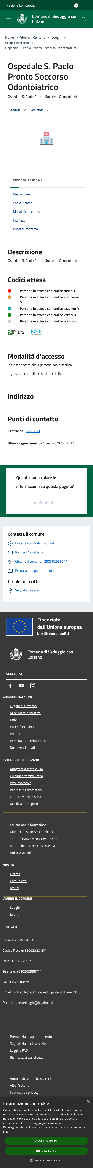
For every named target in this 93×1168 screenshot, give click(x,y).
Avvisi (14, 887)
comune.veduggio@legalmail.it (31, 1002)
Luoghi (56, 37)
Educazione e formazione (28, 824)
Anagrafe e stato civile (26, 768)
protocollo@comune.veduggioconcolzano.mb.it (46, 992)
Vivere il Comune (33, 37)
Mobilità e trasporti (24, 803)
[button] (46, 1160)
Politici (15, 733)
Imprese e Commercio (26, 789)
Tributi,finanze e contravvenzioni (34, 838)
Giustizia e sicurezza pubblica (31, 831)
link (5, 1131)
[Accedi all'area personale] (76, 5)
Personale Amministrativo (29, 740)
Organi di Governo (23, 705)
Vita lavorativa (20, 782)
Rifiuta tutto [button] (46, 1151)
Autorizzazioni (20, 852)
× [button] (88, 1101)
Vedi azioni (37, 109)
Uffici (14, 719)
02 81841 (33, 430)
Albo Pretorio (19, 1085)
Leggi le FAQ (19, 1050)
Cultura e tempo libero (26, 775)
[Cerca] (84, 19)
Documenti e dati (22, 747)
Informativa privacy (24, 1092)
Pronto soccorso (17, 42)
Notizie (15, 873)
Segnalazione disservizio (28, 1043)
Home (9, 37)
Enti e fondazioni (22, 726)
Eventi (14, 914)
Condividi (15, 109)
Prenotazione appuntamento (31, 1036)
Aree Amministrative (25, 712)
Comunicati (18, 880)
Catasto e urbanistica (25, 796)
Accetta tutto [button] (46, 1141)
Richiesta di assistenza (26, 1057)
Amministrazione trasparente (31, 1078)
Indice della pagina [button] (27, 180)
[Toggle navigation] (8, 18)
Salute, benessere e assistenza (32, 845)
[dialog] (46, 1132)
